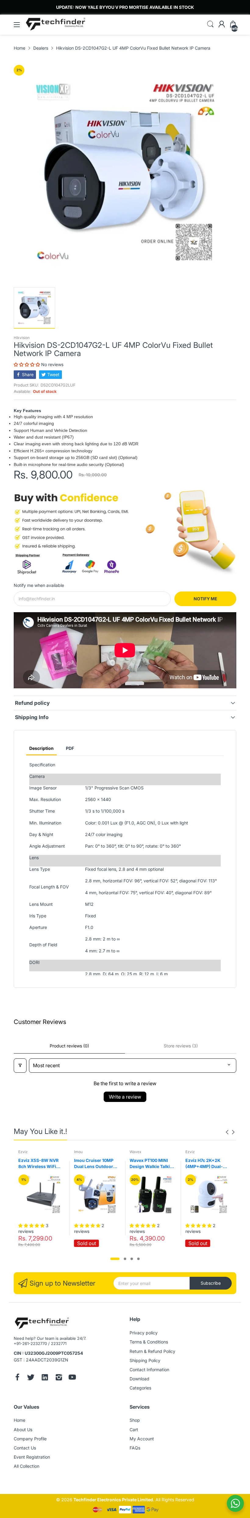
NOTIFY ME (205, 598)
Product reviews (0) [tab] (69, 1045)
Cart (134, 1429)
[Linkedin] (45, 1378)
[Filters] (20, 1065)
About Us (23, 1429)
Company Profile (30, 1438)
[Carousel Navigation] (230, 1132)
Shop (135, 1420)
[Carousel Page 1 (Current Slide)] (115, 1259)
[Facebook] (17, 1378)
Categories (140, 1387)
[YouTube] (72, 1378)
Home (19, 1420)
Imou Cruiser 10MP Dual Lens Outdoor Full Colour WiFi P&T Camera (95, 1163)
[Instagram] (58, 1378)
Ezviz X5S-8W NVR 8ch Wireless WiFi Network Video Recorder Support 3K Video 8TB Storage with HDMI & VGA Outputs (40, 1163)
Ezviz (23, 1151)
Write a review (125, 1097)
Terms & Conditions (149, 1341)
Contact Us (25, 1447)
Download (139, 1378)
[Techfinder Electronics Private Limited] (42, 1323)
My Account (142, 1438)
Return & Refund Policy (152, 1351)
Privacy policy (144, 1332)
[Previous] (233, 1132)
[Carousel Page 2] (125, 1259)
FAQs (135, 1447)
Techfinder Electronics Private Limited (113, 1499)
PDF (70, 748)
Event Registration (32, 1457)
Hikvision (22, 337)
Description (41, 748)
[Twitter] (30, 1378)
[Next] (227, 1132)
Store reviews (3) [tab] (181, 1045)
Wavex (135, 1151)
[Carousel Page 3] (131, 1259)
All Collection (26, 1466)
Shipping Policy (145, 1360)
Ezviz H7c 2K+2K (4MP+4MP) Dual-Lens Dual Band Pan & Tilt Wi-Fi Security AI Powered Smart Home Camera (207, 1163)
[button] (27, 364)
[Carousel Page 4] (138, 1259)
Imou (78, 1151)
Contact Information (149, 1369)
